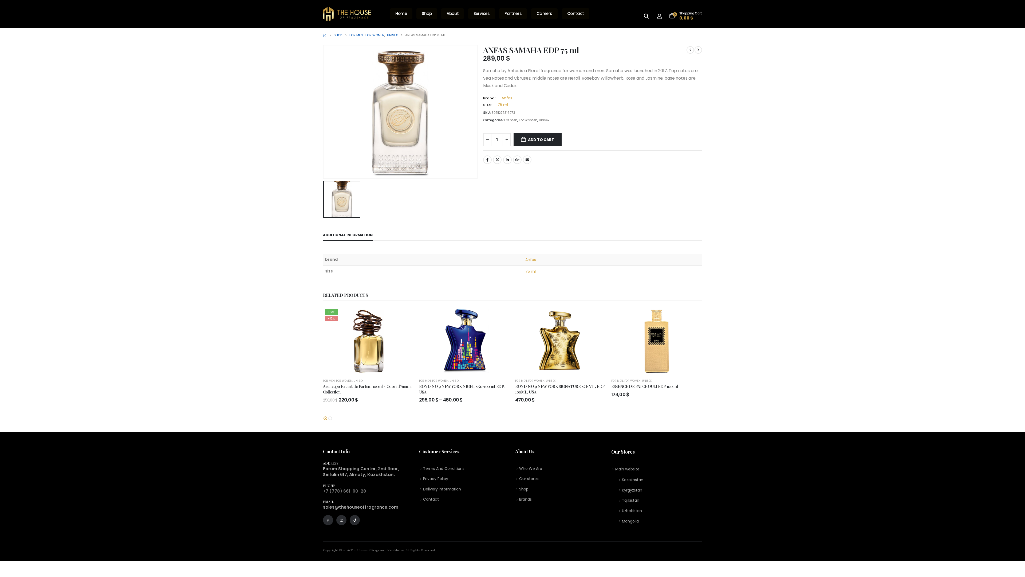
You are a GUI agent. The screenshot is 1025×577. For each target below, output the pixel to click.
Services (482, 13)
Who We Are (530, 468)
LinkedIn (507, 159)
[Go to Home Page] (324, 35)
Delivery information (442, 489)
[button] (325, 418)
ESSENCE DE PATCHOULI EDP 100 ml (644, 386)
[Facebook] (328, 520)
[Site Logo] (347, 14)
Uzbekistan (632, 510)
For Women (528, 120)
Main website (627, 469)
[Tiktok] (355, 520)
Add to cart (541, 139)
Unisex (544, 120)
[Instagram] (341, 520)
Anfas (507, 98)
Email (527, 159)
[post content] (368, 340)
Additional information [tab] (348, 234)
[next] (698, 50)
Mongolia (630, 521)
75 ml (503, 104)
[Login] (660, 16)
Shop (427, 13)
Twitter (497, 159)
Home (401, 13)
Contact (575, 13)
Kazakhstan (632, 479)
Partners (513, 13)
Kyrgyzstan (632, 490)
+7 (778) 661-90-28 (344, 491)
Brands (525, 499)
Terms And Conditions (443, 468)
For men (510, 120)
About (453, 13)
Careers (544, 13)
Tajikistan (630, 500)
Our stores (529, 478)
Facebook (487, 159)
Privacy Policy (435, 478)
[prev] (690, 50)
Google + (517, 159)
